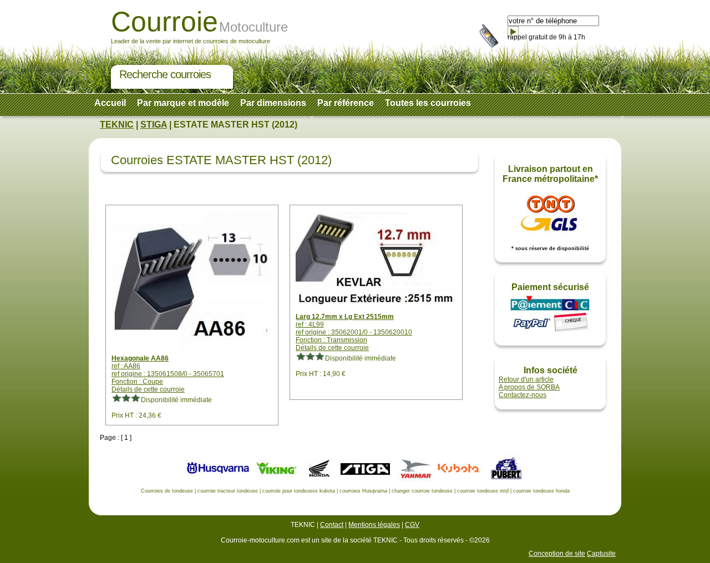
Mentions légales (374, 525)
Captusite (601, 553)
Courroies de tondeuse (167, 491)
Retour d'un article (526, 379)
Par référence (345, 103)
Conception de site (557, 553)
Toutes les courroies (428, 103)
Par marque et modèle (183, 103)
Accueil (110, 103)
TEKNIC (117, 124)
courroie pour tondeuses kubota (298, 491)
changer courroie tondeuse (422, 491)
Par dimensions (273, 103)
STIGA (153, 124)
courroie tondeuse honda (541, 491)
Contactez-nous (522, 395)
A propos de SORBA (529, 387)
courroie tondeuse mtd (483, 491)
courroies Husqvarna (363, 491)
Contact (331, 525)
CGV (412, 525)
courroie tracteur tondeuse (227, 491)
